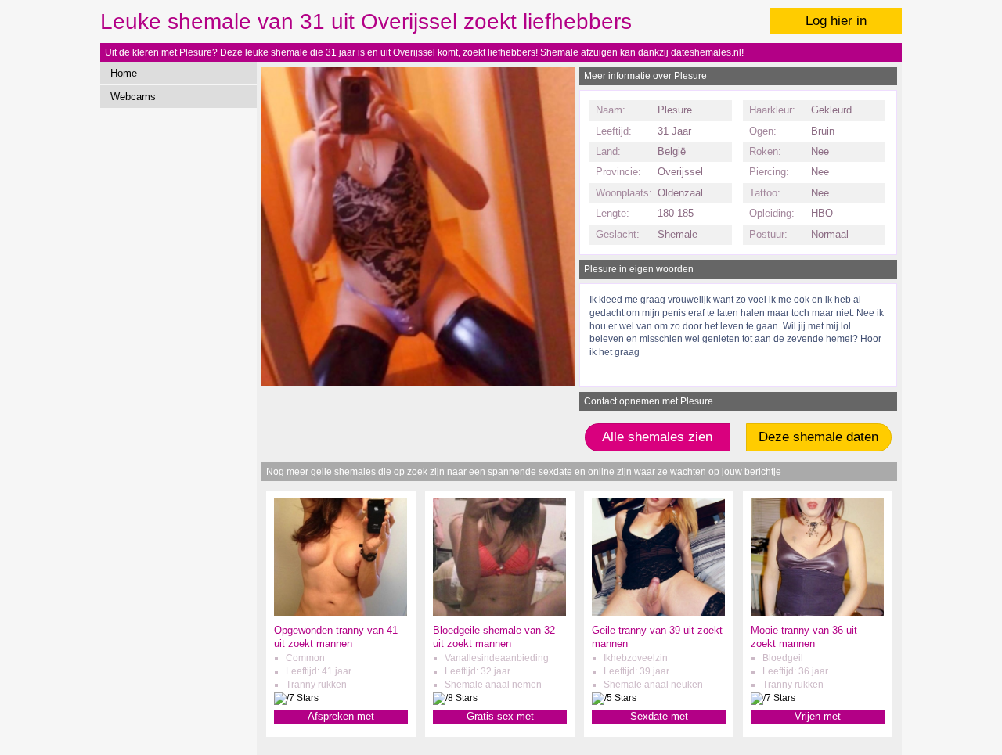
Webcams (133, 96)
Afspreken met (341, 716)
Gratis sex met (500, 716)
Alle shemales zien (657, 437)
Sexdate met (659, 716)
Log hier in (836, 20)
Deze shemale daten (818, 437)
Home (123, 73)
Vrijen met (818, 716)
